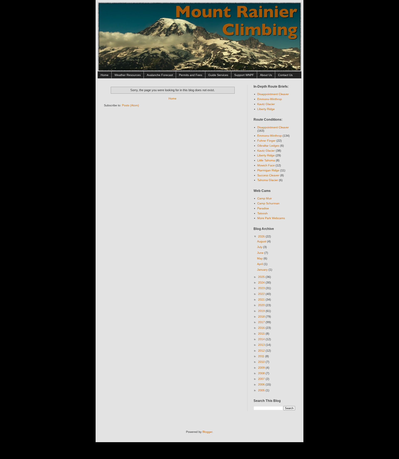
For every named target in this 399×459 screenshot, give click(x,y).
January (262, 269)
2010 (262, 361)
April (260, 264)
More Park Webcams (271, 218)
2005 (262, 390)
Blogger (207, 431)
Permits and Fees (190, 75)
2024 (262, 282)
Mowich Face (266, 165)
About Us (266, 75)
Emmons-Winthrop (269, 99)
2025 (262, 277)
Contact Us (285, 75)
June (260, 252)
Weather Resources (128, 75)
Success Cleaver (268, 175)
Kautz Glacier (266, 104)
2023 (262, 288)
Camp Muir (264, 198)
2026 (262, 236)
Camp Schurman (268, 203)
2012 (262, 350)
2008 (262, 373)
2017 (262, 322)
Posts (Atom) (130, 105)
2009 (262, 367)
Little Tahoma (266, 160)
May (260, 258)
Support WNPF (244, 75)
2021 (262, 299)
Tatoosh (262, 213)
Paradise (263, 208)
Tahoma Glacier (267, 180)
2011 (261, 356)
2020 (262, 305)
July (260, 247)
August (262, 241)
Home (104, 75)
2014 (262, 339)
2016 (262, 327)
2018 (262, 316)
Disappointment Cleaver (273, 94)
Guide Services (218, 75)
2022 (262, 294)
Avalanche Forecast (160, 75)
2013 (262, 344)
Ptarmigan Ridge (268, 170)
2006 (262, 384)
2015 (262, 333)
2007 (262, 378)
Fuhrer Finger (266, 140)
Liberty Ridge (266, 109)
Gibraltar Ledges (268, 145)
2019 (262, 311)
